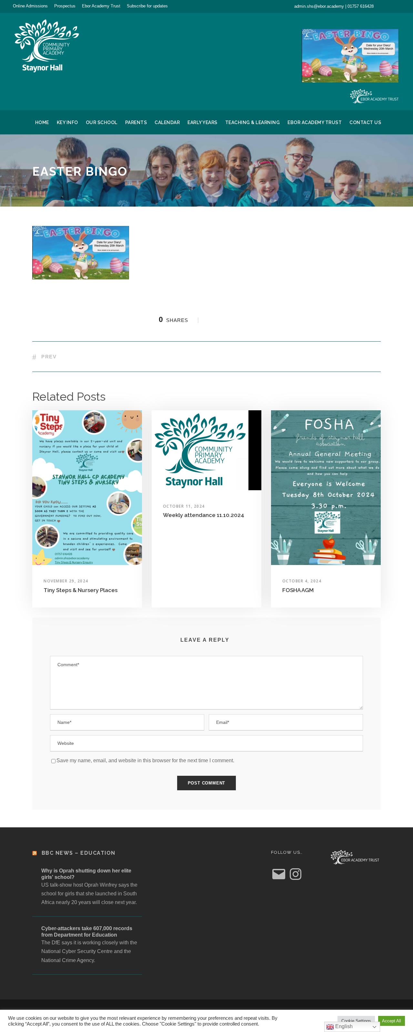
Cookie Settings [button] (356, 1020)
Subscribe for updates (147, 6)
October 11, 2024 (184, 506)
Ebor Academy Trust (101, 6)
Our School (101, 122)
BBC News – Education (79, 853)
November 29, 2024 (66, 581)
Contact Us (365, 122)
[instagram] (398, 6)
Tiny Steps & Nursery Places (80, 590)
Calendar (167, 122)
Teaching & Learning (252, 122)
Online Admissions (30, 6)
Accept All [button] (391, 1020)
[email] (386, 6)
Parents (136, 122)
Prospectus (65, 6)
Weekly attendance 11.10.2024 (203, 515)
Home (42, 122)
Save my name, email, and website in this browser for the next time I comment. (145, 760)
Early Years (202, 122)
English (343, 1026)
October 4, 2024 (302, 581)
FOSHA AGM (298, 590)
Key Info (67, 122)
